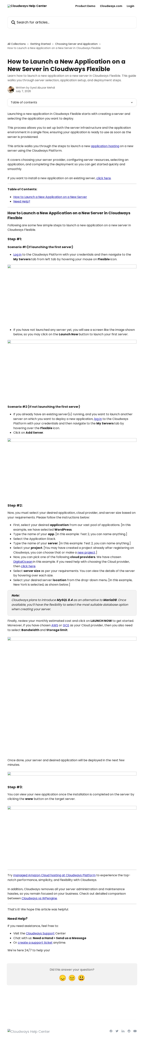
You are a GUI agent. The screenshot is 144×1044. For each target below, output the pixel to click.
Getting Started (40, 44)
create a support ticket (35, 942)
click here (103, 178)
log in (98, 419)
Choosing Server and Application (76, 44)
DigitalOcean (22, 562)
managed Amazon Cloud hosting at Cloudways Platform (54, 875)
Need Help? (21, 201)
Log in (17, 254)
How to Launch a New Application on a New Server (50, 197)
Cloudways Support (40, 933)
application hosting (105, 146)
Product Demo (85, 6)
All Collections (17, 44)
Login (130, 6)
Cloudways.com (111, 6)
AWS (54, 625)
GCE (66, 625)
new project (86, 552)
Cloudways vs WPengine (39, 898)
